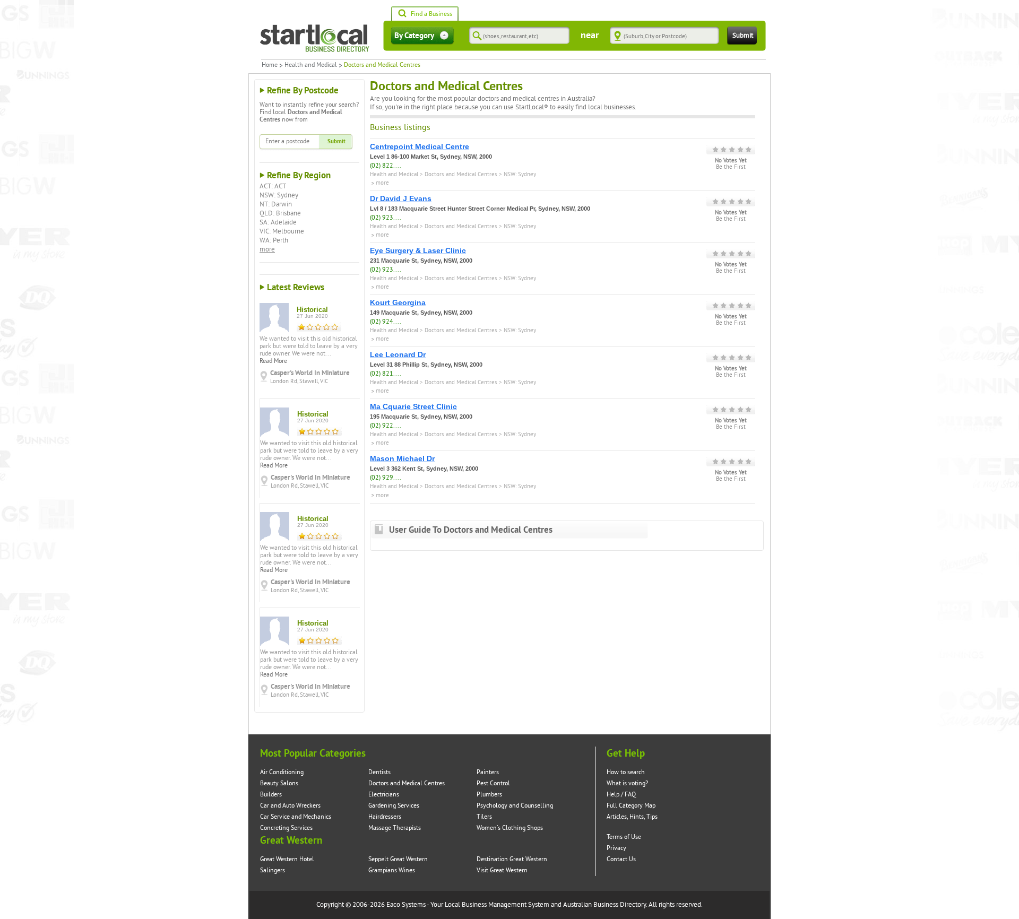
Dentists (379, 772)
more (267, 249)
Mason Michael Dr (402, 458)
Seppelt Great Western (398, 859)
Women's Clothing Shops (510, 828)
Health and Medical (310, 65)
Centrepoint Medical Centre (419, 146)
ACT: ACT (273, 186)
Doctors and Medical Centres (461, 174)
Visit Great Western (502, 870)
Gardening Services (393, 805)
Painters (488, 772)
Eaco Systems (406, 904)
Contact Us (621, 859)
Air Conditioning (282, 772)
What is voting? (627, 783)
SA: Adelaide (278, 222)
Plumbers (489, 794)
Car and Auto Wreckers (290, 805)
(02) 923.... (385, 217)
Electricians (383, 794)
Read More (273, 361)
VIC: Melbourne (282, 231)
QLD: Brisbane (280, 213)
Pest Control (493, 783)
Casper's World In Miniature (310, 373)
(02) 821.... (385, 373)
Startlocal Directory (314, 38)
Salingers (272, 870)
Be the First (731, 167)
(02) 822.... (385, 165)
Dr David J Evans (400, 198)
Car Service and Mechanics (295, 816)
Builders (271, 794)
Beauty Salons (279, 783)
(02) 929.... (385, 477)
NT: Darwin (276, 204)
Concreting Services (286, 828)
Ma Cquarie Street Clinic (413, 406)
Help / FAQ (621, 794)
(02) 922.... (385, 425)
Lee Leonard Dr (398, 354)
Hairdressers (384, 816)
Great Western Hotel (287, 859)
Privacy (616, 848)
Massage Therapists (394, 828)
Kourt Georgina (398, 302)
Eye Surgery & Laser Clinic (418, 250)
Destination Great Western (512, 859)
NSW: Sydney (279, 195)
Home (270, 65)
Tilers (484, 816)
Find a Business (431, 14)
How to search (626, 772)
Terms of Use (624, 837)
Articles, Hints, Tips (632, 816)
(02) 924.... (385, 321)
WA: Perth (274, 240)
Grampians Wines (391, 870)
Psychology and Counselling (515, 805)
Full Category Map (631, 805)
